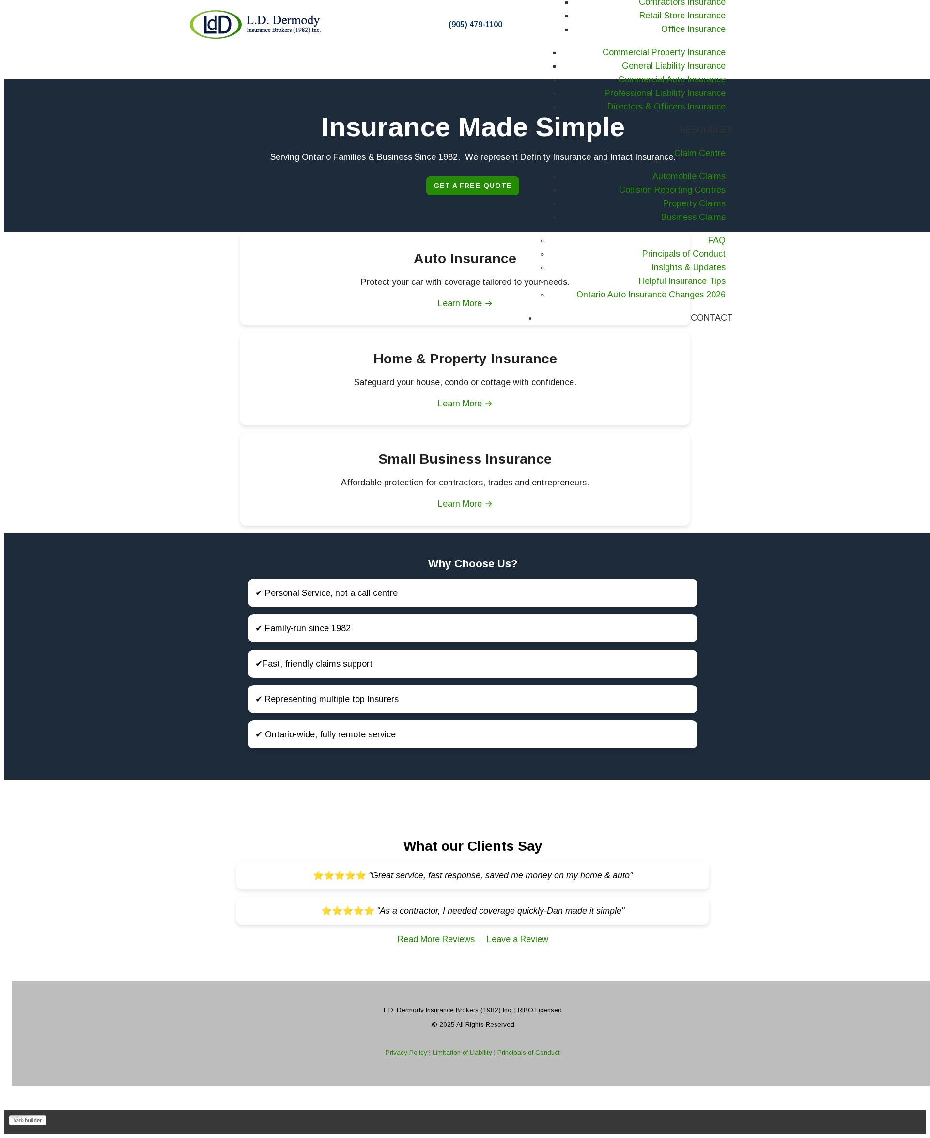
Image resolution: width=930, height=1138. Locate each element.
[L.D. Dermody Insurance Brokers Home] (257, 24)
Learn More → (465, 403)
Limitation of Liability (463, 1052)
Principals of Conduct (528, 1052)
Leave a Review (517, 939)
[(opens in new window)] (27, 1122)
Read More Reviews (437, 939)
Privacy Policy (407, 1052)
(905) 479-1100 (475, 24)
